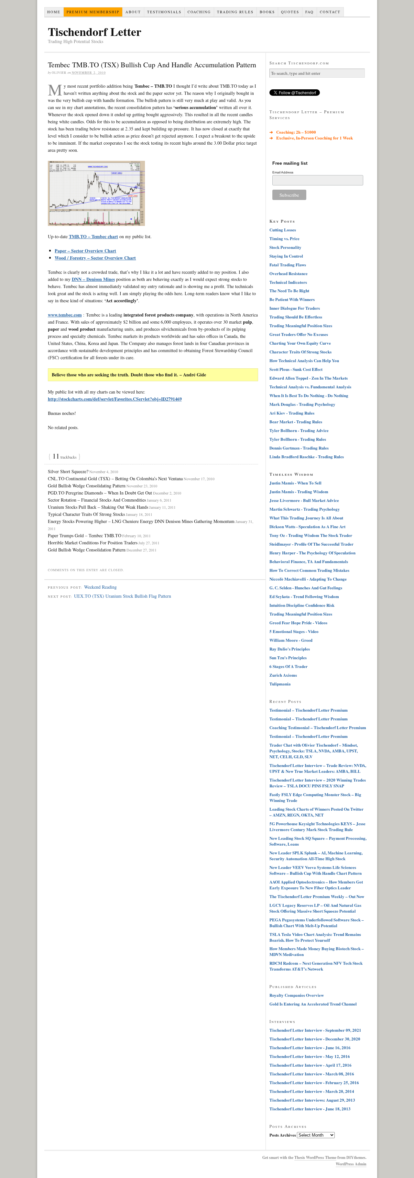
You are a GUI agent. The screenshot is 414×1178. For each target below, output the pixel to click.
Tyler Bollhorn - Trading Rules (297, 439)
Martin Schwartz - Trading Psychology (304, 509)
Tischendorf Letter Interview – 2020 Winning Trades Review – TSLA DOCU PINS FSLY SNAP (317, 783)
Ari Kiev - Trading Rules (291, 413)
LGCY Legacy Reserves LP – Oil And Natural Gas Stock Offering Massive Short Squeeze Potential (315, 908)
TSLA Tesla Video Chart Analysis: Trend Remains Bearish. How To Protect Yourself (315, 937)
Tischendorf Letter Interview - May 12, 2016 (309, 1056)
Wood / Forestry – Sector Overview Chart (95, 257)
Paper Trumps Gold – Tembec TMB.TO (84, 535)
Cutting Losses (282, 230)
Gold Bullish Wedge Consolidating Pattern (86, 486)
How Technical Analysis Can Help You (304, 360)
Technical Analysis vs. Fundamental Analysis (310, 386)
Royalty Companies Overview (296, 995)
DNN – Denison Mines (93, 279)
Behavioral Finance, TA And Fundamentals (308, 561)
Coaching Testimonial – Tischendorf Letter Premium (317, 727)
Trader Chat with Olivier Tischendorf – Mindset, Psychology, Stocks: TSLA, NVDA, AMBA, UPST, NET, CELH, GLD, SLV (313, 751)
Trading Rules (235, 11)
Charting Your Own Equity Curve (300, 343)
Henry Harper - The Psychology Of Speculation (312, 553)
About (133, 11)
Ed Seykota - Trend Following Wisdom (304, 596)
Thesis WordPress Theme (315, 1157)
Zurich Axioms (283, 675)
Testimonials (164, 11)
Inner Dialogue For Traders (294, 308)
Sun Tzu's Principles (288, 657)
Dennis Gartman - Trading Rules (299, 448)
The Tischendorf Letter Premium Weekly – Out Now (316, 896)
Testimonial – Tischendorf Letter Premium (308, 710)
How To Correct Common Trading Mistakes (309, 570)
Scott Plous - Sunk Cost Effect (295, 369)
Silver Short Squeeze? (68, 471)
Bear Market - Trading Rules (295, 421)
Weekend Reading (100, 587)
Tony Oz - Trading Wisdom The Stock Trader (310, 535)
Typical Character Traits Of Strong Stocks (86, 514)
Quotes (290, 11)
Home (53, 11)
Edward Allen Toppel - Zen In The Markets (308, 378)
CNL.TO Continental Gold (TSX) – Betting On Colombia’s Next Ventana (115, 478)
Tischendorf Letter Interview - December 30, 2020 (314, 1039)
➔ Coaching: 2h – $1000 (292, 132)
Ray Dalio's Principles (289, 649)
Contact (330, 11)
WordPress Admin (351, 1164)
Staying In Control (286, 256)
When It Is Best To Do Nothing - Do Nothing (308, 395)
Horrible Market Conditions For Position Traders (92, 542)
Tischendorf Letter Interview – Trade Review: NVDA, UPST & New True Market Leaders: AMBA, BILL (317, 768)
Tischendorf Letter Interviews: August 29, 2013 (312, 1100)
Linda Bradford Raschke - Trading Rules (306, 456)
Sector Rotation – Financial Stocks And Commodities (97, 500)
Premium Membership (93, 11)
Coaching (199, 11)
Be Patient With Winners (292, 299)
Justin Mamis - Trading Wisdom (298, 491)
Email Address (282, 172)
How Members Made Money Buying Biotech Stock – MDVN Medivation (316, 951)
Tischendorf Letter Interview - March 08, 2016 (311, 1074)
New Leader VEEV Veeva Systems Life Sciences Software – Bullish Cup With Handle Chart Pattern (315, 870)
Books (267, 11)
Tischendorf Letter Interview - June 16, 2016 (310, 1047)
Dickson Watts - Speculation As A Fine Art (307, 526)
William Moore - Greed (290, 640)
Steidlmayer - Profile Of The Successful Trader (311, 544)
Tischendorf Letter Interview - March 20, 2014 (311, 1091)
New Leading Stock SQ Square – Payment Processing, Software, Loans (317, 841)
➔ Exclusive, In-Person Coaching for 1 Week (311, 138)
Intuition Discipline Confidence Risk (301, 605)
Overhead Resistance (288, 273)
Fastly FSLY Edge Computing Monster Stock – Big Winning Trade (315, 797)
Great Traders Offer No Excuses (298, 334)
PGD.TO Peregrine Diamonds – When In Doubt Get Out (100, 493)
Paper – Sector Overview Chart (85, 250)
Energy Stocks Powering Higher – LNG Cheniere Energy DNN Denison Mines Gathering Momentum (141, 521)
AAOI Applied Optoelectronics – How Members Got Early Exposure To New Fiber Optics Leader (316, 885)
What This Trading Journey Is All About (306, 518)
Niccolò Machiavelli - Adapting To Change (308, 579)
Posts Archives (282, 1135)
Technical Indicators (288, 282)
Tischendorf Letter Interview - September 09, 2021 (315, 1030)
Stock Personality (285, 247)
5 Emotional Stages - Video (294, 631)
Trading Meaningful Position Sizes (300, 325)
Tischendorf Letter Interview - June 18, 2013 (310, 1109)
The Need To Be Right (289, 290)
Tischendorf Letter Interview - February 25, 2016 (314, 1082)
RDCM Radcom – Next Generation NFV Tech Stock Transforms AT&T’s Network (316, 966)
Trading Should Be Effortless (295, 317)
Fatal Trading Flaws (287, 264)
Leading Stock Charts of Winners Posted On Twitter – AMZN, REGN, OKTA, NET (316, 812)
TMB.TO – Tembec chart (93, 236)
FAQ (309, 11)
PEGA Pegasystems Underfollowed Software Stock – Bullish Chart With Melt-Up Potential (316, 922)
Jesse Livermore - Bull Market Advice (304, 500)
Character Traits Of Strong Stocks (300, 352)
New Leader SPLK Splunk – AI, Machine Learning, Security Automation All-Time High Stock (316, 855)
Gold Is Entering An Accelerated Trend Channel (313, 1004)
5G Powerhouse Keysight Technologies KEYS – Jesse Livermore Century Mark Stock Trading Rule (317, 826)
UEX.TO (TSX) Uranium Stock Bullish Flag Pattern (122, 596)
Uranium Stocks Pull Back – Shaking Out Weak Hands (98, 507)
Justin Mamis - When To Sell (295, 483)
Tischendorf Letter (94, 31)
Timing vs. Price (284, 238)
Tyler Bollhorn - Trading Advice (299, 430)
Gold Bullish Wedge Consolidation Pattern (86, 550)
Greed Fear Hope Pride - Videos (298, 622)
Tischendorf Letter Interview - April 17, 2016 (310, 1065)
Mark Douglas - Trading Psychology (302, 404)
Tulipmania (280, 684)
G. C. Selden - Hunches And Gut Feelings (305, 587)
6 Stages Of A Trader (288, 666)
